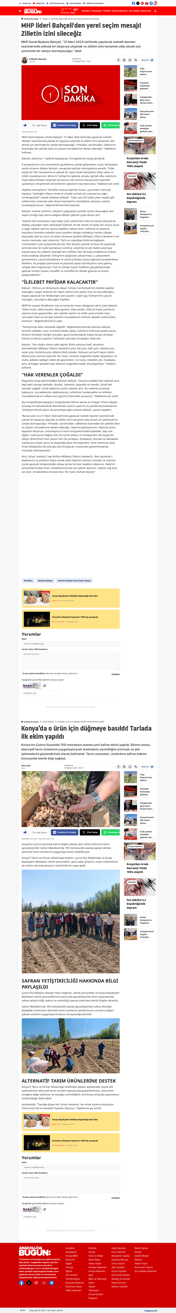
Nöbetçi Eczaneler (121, 1278)
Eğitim (69, 1271)
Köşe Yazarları (119, 1248)
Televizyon (94, 1290)
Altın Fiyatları (118, 1267)
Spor (91, 1275)
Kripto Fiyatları (119, 1271)
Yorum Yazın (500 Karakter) (35, 649)
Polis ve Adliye (96, 1255)
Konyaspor (71, 1251)
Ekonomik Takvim (121, 1275)
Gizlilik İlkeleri (142, 1255)
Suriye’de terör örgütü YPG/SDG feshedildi (147, 228)
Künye (138, 1251)
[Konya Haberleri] (140, 145)
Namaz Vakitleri (120, 1286)
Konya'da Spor (96, 1294)
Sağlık (69, 1263)
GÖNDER (116, 674)
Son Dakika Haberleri (146, 1271)
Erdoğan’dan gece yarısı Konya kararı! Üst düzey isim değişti (147, 100)
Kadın (91, 1282)
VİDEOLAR (40, 3)
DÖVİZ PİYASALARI (57, 3)
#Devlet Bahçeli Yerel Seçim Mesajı (74, 580)
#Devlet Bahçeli (45, 580)
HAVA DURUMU (75, 3)
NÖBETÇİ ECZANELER (94, 3)
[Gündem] (140, 180)
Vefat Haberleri (73, 1290)
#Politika (28, 580)
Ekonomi (70, 1259)
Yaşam (92, 1286)
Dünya (92, 1251)
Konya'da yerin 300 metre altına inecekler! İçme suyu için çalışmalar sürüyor (147, 114)
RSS (24, 1310)
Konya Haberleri (48, 721)
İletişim (138, 1259)
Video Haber (95, 1263)
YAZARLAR (26, 3)
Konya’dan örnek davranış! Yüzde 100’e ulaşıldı (137, 162)
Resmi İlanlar (141, 1248)
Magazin (93, 1298)
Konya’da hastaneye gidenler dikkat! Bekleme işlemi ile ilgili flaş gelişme (146, 85)
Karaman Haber (74, 1286)
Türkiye (69, 1267)
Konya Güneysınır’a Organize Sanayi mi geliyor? (146, 214)
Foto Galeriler (119, 1251)
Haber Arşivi (141, 1263)
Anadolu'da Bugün (31, 19)
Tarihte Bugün (73, 1278)
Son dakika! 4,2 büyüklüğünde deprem (136, 198)
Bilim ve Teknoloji (97, 1278)
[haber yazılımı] (151, 1310)
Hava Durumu (119, 1282)
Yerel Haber (95, 1259)
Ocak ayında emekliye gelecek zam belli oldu (146, 128)
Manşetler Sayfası (121, 1255)
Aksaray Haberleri (75, 1282)
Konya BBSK (72, 1255)
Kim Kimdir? (72, 1275)
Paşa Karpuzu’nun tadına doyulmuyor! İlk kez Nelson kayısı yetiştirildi (146, 71)
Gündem (70, 1248)
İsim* (24, 639)
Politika (45, 19)
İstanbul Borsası (120, 1259)
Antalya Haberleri (98, 1267)
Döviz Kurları (118, 1263)
